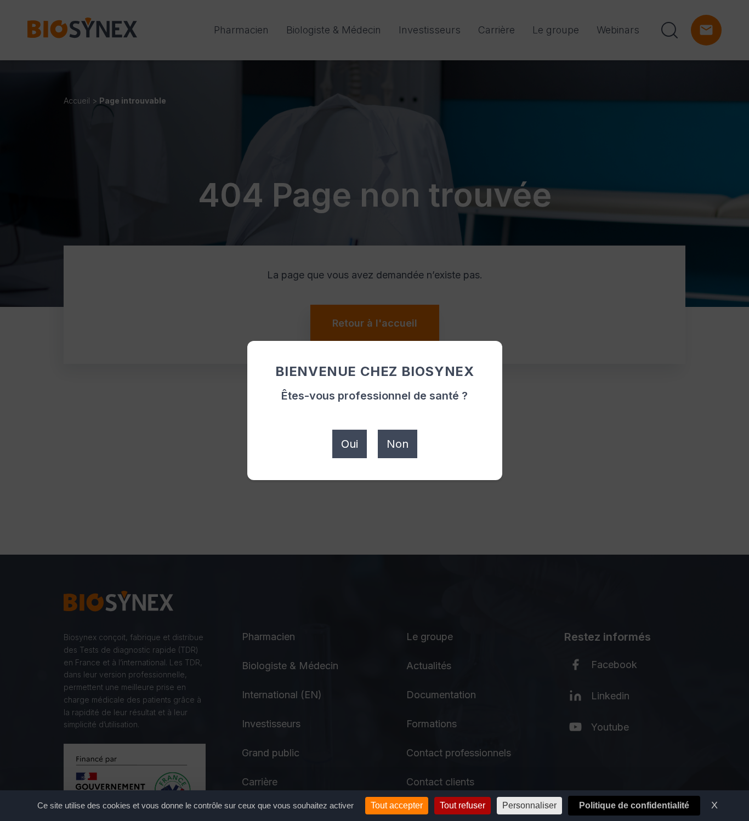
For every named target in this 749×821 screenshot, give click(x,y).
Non (397, 444)
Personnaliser (529, 805)
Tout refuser (462, 805)
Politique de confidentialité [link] (634, 805)
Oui (349, 444)
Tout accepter (397, 805)
